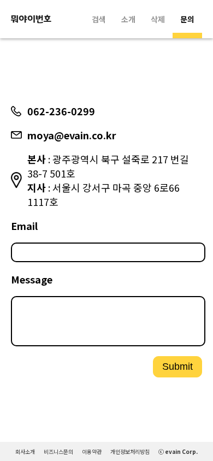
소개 (128, 19)
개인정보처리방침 (130, 451)
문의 (187, 19)
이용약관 (92, 451)
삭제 (158, 19)
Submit (177, 366)
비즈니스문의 (58, 451)
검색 (99, 19)
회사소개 (25, 451)
